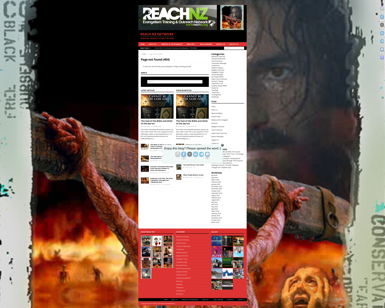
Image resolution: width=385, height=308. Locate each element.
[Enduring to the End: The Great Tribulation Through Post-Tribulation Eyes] (145, 181)
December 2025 (216, 186)
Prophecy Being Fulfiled (219, 86)
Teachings (214, 90)
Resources (214, 88)
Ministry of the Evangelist (172, 44)
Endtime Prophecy (217, 68)
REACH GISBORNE (206, 44)
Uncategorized (216, 95)
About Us (152, 44)
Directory (191, 44)
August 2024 (215, 200)
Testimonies (215, 92)
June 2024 (214, 204)
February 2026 (216, 182)
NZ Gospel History (217, 77)
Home (142, 44)
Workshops (215, 97)
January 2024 (215, 216)
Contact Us (233, 44)
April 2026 (214, 178)
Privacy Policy (215, 116)
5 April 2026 (155, 172)
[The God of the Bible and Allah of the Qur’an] (157, 106)
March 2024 (215, 211)
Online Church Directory (219, 79)
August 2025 (215, 195)
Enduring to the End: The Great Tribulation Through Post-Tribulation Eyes (161, 180)
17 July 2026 (145, 126)
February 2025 (216, 198)
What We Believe (216, 113)
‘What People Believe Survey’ (193, 175)
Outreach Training (217, 81)
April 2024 (214, 209)
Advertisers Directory (218, 57)
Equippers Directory (217, 70)
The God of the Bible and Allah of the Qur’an (157, 122)
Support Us (220, 44)
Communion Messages (218, 63)
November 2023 (216, 218)
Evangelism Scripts (217, 72)
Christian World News (218, 59)
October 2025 (215, 191)
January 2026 (215, 184)
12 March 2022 (188, 167)
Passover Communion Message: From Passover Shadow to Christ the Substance (161, 168)
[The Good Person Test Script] (179, 167)
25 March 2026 (155, 184)
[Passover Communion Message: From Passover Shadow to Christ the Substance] (145, 169)
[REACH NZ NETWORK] (192, 29)
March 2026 (215, 180)
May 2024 (214, 207)
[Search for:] (234, 48)
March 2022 (215, 222)
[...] (153, 138)
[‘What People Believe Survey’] (179, 177)
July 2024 (214, 202)
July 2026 (214, 175)
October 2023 (215, 220)
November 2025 (216, 189)
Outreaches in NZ (217, 83)
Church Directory (216, 61)
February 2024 (216, 213)
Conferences (215, 65)
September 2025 (216, 193)
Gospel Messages (217, 74)
